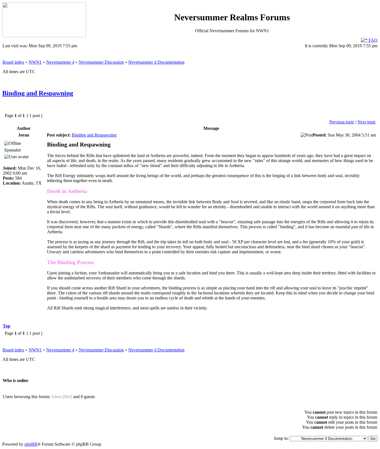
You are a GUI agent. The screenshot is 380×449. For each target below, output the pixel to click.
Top (6, 326)
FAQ (372, 40)
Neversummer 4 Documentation (156, 62)
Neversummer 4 (60, 62)
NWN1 (35, 62)
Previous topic (341, 122)
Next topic (366, 122)
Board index (13, 62)
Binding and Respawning (37, 93)
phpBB (30, 444)
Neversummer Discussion (101, 62)
